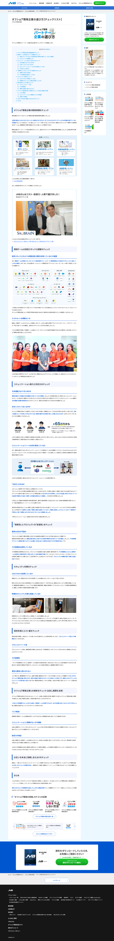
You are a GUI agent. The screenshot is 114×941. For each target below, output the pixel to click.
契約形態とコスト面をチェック (24, 82)
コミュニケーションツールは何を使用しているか (31, 66)
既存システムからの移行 (44, 900)
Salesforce (33, 900)
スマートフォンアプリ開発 (56, 897)
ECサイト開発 (78, 897)
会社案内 (56, 3)
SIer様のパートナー (81, 900)
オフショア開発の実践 (92, 87)
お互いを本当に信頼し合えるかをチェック (27, 98)
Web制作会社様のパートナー (16, 902)
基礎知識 (57, 8)
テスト (71, 897)
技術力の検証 (22, 96)
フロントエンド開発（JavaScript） (92, 897)
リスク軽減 (21, 92)
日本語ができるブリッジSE (23, 914)
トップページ (56, 880)
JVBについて (12, 914)
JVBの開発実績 (18, 181)
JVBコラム (74, 3)
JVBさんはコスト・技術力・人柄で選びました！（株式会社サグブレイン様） (34, 241)
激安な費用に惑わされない (25, 88)
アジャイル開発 (55, 900)
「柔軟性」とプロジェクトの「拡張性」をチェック (28, 70)
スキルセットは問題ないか (25, 58)
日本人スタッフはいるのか (25, 64)
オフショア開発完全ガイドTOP (44, 834)
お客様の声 (49, 3)
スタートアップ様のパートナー (95, 900)
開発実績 (41, 3)
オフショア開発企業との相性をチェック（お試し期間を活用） (32, 90)
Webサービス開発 (43, 897)
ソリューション (33, 3)
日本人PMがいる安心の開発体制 (28, 897)
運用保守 (66, 897)
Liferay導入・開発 (23, 900)
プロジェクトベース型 (24, 84)
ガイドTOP (24, 8)
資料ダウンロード (99, 3)
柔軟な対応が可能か (24, 72)
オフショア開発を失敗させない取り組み (42, 914)
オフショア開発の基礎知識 (93, 85)
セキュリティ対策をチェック (24, 76)
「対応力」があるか (23, 68)
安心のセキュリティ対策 (59, 914)
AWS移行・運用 (13, 900)
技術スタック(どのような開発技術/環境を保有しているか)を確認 (35, 56)
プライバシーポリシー (14, 931)
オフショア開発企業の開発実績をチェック (27, 52)
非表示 (47, 49)
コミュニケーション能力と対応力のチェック (28, 60)
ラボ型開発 (21, 86)
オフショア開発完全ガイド (85, 3)
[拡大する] (75, 271)
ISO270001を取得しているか (26, 78)
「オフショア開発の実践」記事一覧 (44, 816)
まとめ (18, 100)
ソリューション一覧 (13, 897)
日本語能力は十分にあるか (25, 62)
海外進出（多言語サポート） (67, 900)
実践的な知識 (89, 8)
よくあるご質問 (65, 3)
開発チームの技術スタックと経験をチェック (28, 54)
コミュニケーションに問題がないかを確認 (29, 94)
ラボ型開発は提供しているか (26, 74)
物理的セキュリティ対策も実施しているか (29, 80)
